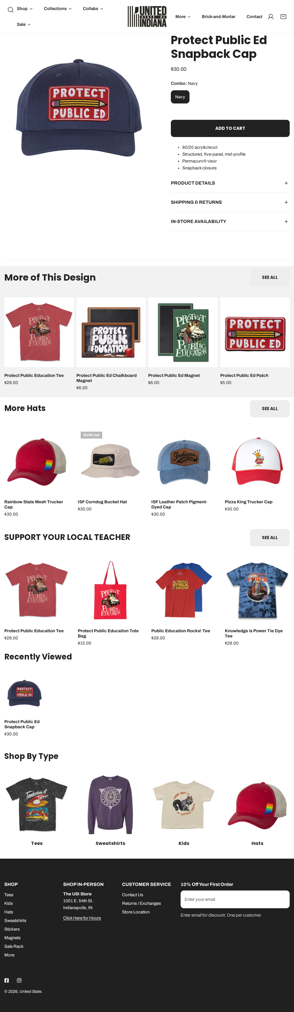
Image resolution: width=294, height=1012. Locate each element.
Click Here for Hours (82, 918)
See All (270, 277)
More (9, 955)
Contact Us (132, 894)
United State (31, 991)
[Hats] (257, 804)
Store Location (136, 912)
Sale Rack (14, 946)
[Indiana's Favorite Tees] (36, 804)
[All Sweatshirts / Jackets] (110, 804)
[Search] (10, 9)
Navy (180, 97)
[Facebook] (6, 980)
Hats (8, 912)
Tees (8, 894)
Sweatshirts (15, 920)
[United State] (147, 16)
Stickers (12, 929)
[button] (24, 9)
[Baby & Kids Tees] (183, 804)
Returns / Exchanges (141, 903)
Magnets (12, 937)
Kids (8, 903)
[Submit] (282, 899)
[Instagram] (19, 980)
